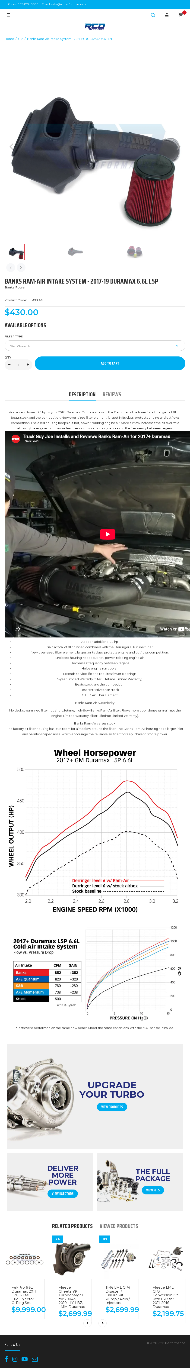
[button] (153, 15)
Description (82, 394)
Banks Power (15, 287)
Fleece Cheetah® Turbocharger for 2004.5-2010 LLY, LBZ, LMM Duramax (72, 1297)
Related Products (72, 1226)
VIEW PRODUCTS (112, 1107)
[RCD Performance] (95, 27)
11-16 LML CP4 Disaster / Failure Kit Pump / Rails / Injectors (118, 1295)
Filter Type (14, 336)
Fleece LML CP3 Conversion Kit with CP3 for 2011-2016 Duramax (165, 1297)
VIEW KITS (153, 1190)
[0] (180, 15)
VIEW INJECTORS (62, 1194)
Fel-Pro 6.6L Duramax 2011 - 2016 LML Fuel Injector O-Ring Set (24, 1295)
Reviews (112, 394)
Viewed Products (119, 1226)
